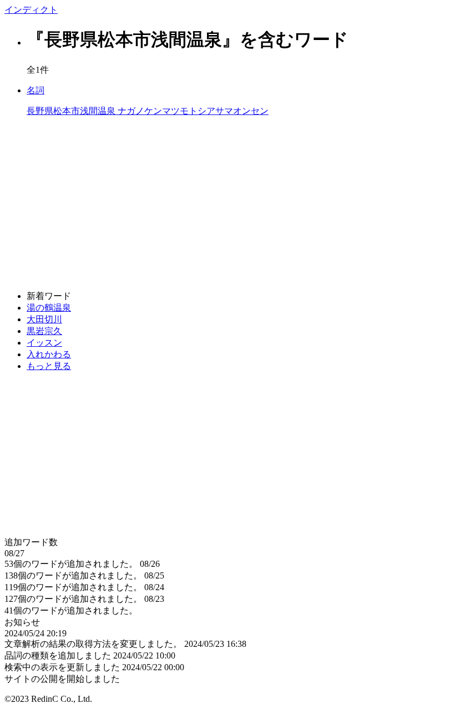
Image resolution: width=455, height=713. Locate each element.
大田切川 (44, 319)
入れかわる (49, 354)
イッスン (44, 342)
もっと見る (49, 366)
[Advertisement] (227, 204)
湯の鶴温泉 (49, 307)
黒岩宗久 (44, 331)
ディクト (31, 9)
